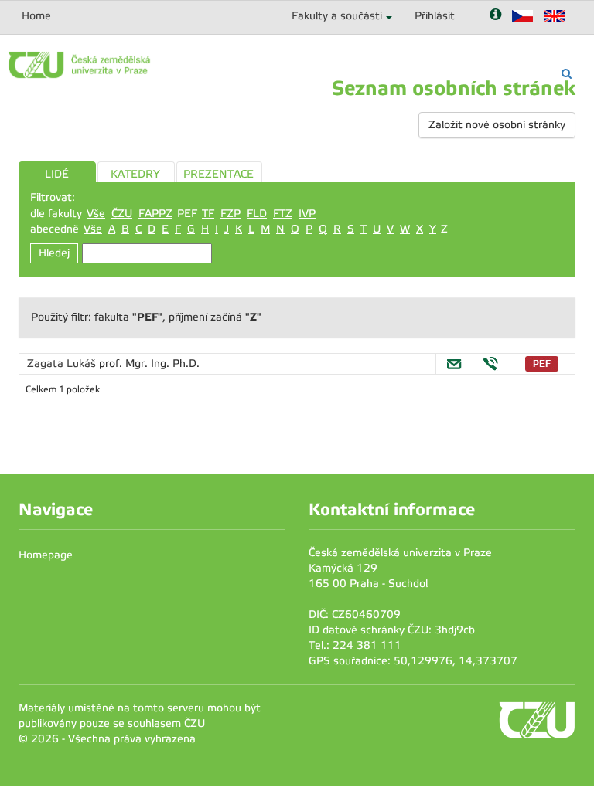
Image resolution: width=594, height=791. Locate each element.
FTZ (282, 213)
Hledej (54, 253)
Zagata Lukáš (63, 363)
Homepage (46, 555)
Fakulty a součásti (337, 16)
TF (208, 213)
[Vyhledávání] (567, 74)
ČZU (121, 213)
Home (36, 16)
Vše (96, 213)
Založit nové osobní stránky (496, 125)
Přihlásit (435, 16)
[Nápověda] (495, 16)
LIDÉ (57, 174)
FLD (257, 213)
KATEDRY (135, 174)
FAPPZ (155, 213)
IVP (307, 213)
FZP (230, 213)
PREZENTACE (218, 174)
